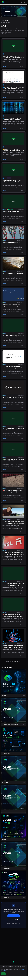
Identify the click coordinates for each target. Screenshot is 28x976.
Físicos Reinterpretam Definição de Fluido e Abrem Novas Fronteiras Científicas (13, 647)
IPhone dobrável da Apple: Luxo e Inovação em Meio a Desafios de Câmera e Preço (13, 182)
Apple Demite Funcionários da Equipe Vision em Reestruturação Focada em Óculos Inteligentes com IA (14, 523)
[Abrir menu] (24, 2)
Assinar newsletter (13, 916)
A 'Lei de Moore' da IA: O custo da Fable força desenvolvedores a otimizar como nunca (13, 275)
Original (21, 66)
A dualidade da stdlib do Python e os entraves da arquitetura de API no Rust (14, 585)
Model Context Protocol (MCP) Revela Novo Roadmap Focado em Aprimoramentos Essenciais (14, 399)
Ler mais (5, 66)
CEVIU (5, 53)
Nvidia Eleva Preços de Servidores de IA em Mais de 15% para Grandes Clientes (14, 461)
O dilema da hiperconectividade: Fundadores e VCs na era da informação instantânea (13, 119)
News (2, 20)
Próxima (16, 661)
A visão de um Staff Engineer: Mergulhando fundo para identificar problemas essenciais (14, 368)
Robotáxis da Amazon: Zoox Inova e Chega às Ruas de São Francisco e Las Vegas (13, 213)
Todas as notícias (6, 22)
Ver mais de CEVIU (13, 919)
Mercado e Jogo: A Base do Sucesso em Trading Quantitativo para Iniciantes (14, 88)
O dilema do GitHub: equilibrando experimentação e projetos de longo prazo (14, 492)
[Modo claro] (21, 2)
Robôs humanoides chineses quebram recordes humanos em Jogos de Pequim (13, 244)
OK (3, 973)
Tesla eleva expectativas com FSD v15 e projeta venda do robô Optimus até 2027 (14, 554)
